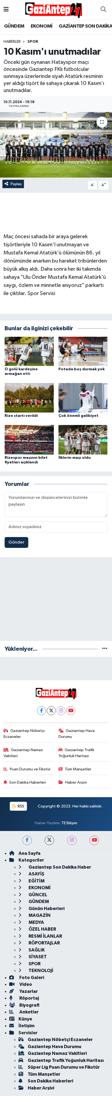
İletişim (26, 1025)
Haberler (12, 42)
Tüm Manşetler (78, 769)
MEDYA (36, 922)
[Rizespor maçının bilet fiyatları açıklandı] (29, 439)
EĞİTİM (36, 881)
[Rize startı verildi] (29, 397)
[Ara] (103, 9)
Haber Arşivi (76, 782)
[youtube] (94, 840)
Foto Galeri (31, 977)
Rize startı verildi (21, 416)
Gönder (16, 542)
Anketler (28, 1012)
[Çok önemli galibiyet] (83, 397)
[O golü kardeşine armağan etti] (29, 351)
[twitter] (49, 840)
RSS (20, 806)
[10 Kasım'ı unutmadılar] (56, 144)
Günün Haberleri (46, 908)
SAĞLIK (36, 950)
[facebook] (27, 840)
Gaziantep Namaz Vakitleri (23, 753)
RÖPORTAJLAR (44, 943)
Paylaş (16, 184)
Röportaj (28, 998)
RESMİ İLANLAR (45, 936)
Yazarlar (28, 991)
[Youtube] (70, 710)
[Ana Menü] (6, 9)
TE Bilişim (69, 823)
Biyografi (28, 1005)
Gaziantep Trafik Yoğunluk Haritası (76, 753)
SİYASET (37, 956)
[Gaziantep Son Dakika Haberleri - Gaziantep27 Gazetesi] (53, 9)
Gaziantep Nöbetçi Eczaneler (24, 734)
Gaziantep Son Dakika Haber (59, 867)
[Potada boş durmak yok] (83, 351)
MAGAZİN (39, 915)
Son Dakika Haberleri (27, 782)
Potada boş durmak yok (81, 369)
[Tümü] (104, 649)
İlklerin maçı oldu (74, 458)
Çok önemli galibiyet (78, 416)
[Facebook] (41, 710)
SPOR (32, 42)
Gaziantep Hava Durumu (76, 734)
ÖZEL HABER (42, 929)
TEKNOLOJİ (40, 970)
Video (25, 984)
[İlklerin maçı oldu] (83, 439)
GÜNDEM (14, 26)
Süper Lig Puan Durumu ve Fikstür (64, 1067)
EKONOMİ (41, 26)
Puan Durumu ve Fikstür (30, 769)
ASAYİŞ (36, 874)
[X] (51, 710)
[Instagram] (61, 710)
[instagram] (72, 840)
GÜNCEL (37, 894)
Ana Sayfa (29, 853)
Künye (25, 1019)
